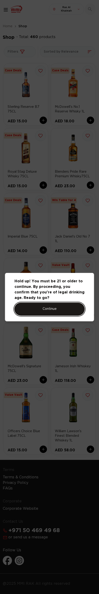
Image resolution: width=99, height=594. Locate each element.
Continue (50, 309)
